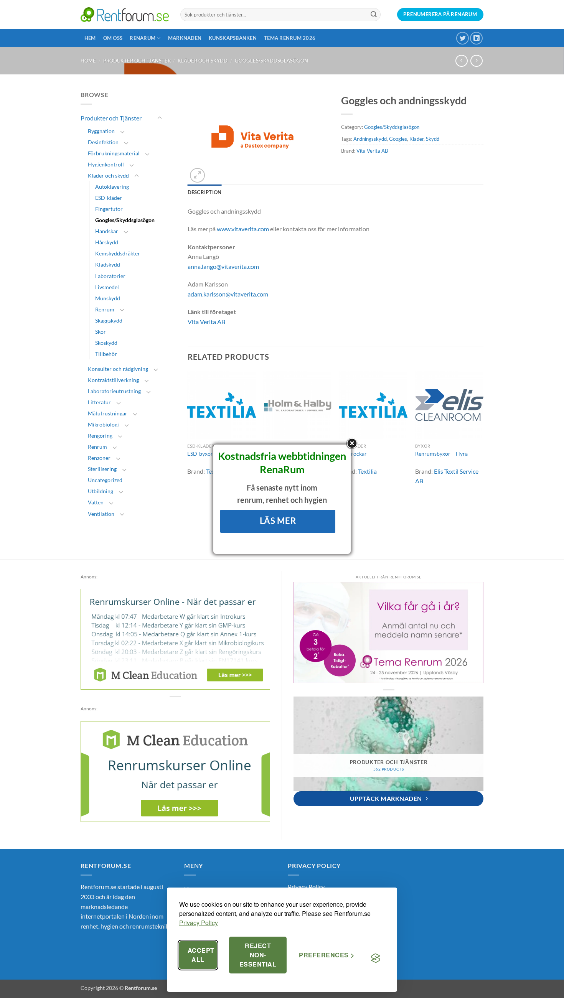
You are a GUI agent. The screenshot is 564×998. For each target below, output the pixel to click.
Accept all (201, 955)
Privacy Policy (198, 922)
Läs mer (278, 520)
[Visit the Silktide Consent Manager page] (375, 958)
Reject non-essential (257, 954)
